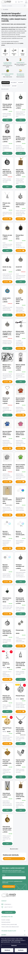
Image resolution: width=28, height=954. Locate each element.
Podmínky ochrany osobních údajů (9, 924)
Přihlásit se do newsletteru (9, 886)
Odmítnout (7, 950)
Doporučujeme (5, 82)
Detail (7, 120)
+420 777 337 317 (8, 907)
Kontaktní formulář (8, 912)
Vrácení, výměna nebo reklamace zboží (10, 926)
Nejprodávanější (6, 85)
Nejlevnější (13, 82)
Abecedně (14, 85)
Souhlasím (20, 950)
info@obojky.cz (7, 904)
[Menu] (26, 2)
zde (19, 942)
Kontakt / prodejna (5, 919)
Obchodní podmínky (5, 922)
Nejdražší (20, 82)
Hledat (24, 5)
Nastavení (14, 945)
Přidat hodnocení (7, 858)
